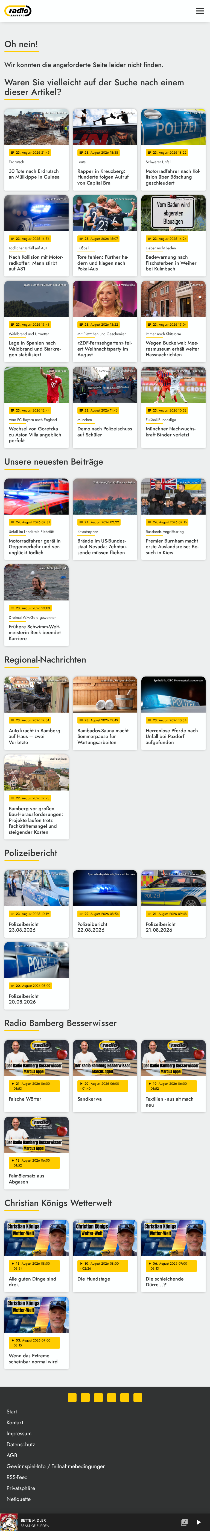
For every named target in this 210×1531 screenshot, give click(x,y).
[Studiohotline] (137, 1397)
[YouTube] (111, 1397)
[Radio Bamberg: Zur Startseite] (98, 10)
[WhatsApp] (72, 1397)
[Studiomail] (124, 1397)
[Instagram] (98, 1397)
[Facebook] (85, 1397)
